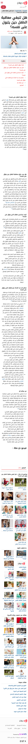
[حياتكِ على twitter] (25, 741)
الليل (20, 181)
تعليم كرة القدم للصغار (20, 53)
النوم (20, 233)
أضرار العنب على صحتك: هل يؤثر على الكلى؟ (14, 688)
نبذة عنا (24, 728)
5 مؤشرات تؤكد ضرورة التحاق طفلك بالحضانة (14, 56)
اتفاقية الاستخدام (10, 725)
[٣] (4, 227)
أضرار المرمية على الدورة (19, 691)
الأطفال (21, 308)
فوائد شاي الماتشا (21, 706)
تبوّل (7, 100)
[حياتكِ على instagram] (21, 741)
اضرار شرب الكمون (21, 700)
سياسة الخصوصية (21, 725)
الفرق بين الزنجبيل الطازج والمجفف (17, 686)
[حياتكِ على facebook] (23, 741)
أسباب (22, 113)
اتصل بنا (10, 728)
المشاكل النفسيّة (10, 202)
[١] (23, 149)
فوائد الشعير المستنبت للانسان (18, 694)
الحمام (5, 269)
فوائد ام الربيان (22, 709)
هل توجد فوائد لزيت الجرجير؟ (18, 703)
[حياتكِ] (22, 3)
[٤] (11, 301)
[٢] (11, 208)
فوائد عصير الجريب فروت (20, 712)
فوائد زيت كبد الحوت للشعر (19, 697)
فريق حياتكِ (17, 728)
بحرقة (9, 435)
